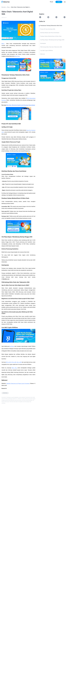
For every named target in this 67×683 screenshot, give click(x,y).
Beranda (4, 7)
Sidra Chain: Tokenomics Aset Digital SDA (21, 7)
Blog (8, 7)
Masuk (51, 1)
